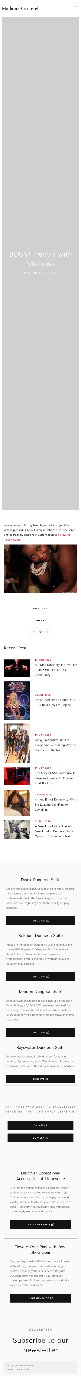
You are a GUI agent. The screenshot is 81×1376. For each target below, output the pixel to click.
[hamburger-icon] (77, 8)
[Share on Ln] (48, 632)
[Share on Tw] (40, 632)
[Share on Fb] (33, 632)
